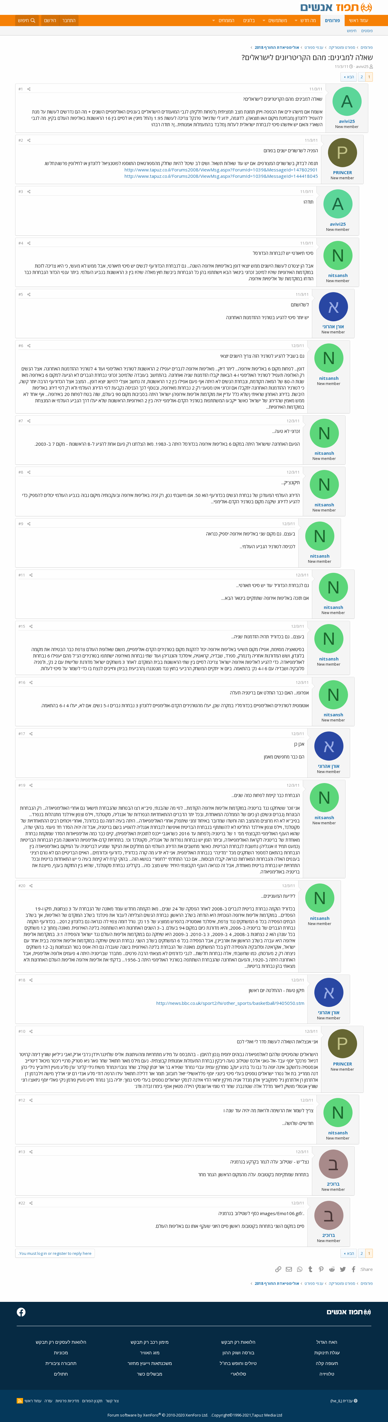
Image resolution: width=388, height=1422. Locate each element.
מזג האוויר (149, 1352)
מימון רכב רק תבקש (150, 1342)
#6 (20, 345)
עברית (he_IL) (342, 1400)
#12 (21, 1100)
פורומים (332, 20)
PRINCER (342, 172)
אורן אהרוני (333, 326)
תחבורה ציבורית (60, 1363)
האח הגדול (326, 1342)
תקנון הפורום (92, 1400)
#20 (21, 885)
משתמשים (278, 20)
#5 (20, 294)
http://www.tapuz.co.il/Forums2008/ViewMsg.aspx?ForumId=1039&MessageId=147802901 (221, 170)
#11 (21, 575)
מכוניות (61, 1352)
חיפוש (351, 30)
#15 (21, 626)
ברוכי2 (333, 1184)
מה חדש (308, 20)
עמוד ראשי (358, 20)
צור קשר (112, 1400)
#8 (20, 472)
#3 (20, 191)
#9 (20, 523)
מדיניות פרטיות (67, 1400)
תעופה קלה (327, 1363)
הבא (350, 76)
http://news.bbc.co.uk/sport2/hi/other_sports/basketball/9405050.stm (230, 1003)
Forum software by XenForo (158, 1415)
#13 (21, 1151)
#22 (21, 1203)
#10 (21, 1031)
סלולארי (238, 1373)
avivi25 (362, 66)
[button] (296, 20)
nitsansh (338, 275)
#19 (21, 785)
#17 (21, 733)
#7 (20, 421)
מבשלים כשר (149, 1373)
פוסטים (367, 30)
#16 (21, 682)
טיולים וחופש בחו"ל (238, 1363)
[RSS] (20, 1400)
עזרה (48, 1400)
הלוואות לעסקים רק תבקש (61, 1342)
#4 (20, 243)
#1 (20, 89)
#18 (21, 980)
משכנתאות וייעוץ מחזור (150, 1363)
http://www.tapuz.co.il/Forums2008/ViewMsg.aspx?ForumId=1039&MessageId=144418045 (221, 176)
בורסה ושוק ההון (238, 1352)
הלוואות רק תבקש (238, 1342)
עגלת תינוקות (327, 1352)
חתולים (61, 1373)
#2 (20, 140)
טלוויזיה (326, 1373)
